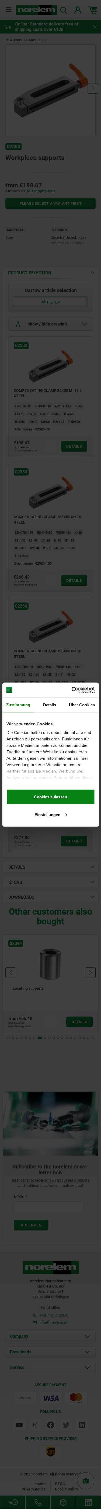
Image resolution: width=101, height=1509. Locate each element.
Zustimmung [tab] (18, 705)
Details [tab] (49, 705)
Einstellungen (47, 814)
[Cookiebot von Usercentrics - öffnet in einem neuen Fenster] (72, 689)
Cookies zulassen (50, 797)
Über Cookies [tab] (82, 705)
